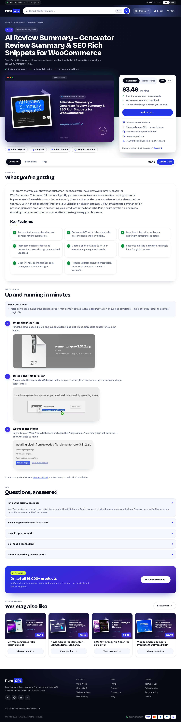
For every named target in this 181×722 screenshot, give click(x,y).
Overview (14, 161)
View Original (18, 149)
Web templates (83, 692)
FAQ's (113, 684)
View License (61, 149)
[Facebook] (7, 697)
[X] (27, 697)
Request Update (86, 149)
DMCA (148, 696)
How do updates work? (21, 533)
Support (39, 149)
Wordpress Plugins (36, 22)
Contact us (116, 692)
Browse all (163, 605)
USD (166, 2)
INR (172, 2)
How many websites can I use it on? (28, 522)
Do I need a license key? (21, 544)
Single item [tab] (131, 81)
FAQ (45, 161)
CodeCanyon (19, 22)
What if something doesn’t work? (27, 554)
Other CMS (81, 688)
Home (7, 22)
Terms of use (151, 684)
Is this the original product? (23, 503)
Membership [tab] (148, 81)
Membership (82, 696)
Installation (31, 161)
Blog (113, 696)
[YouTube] (21, 697)
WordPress (81, 684)
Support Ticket (40, 477)
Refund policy (151, 688)
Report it (158, 148)
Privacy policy (151, 692)
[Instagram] (14, 697)
